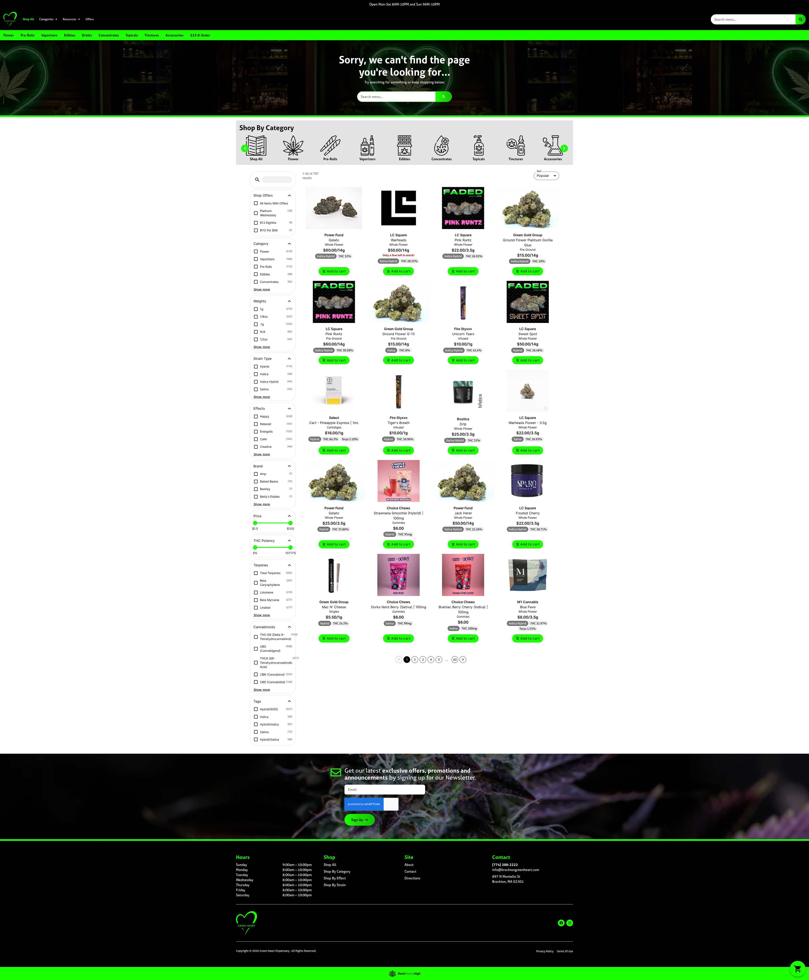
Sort (539, 171)
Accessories (553, 159)
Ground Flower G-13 (398, 334)
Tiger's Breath (398, 423)
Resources (69, 19)
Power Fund (333, 235)
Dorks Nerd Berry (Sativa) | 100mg (398, 607)
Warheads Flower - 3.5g (528, 423)
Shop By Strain (335, 885)
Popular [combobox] (543, 175)
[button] (257, 179)
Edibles (404, 159)
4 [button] (431, 659)
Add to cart (336, 271)
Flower (293, 159)
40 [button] (455, 659)
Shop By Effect (335, 878)
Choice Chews (398, 508)
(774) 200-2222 (505, 864)
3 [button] (423, 659)
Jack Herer (463, 513)
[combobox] (753, 19)
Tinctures (516, 159)
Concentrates (441, 159)
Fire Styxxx (463, 329)
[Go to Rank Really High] (404, 973)
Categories (46, 19)
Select (334, 418)
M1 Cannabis (527, 602)
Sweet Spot (527, 334)
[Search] (801, 19)
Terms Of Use (565, 951)
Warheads (398, 240)
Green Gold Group (527, 235)
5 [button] (439, 659)
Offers (90, 19)
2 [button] (415, 659)
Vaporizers (367, 159)
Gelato (334, 240)
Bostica (463, 419)
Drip (463, 424)
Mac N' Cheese (334, 607)
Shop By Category (337, 871)
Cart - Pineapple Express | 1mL (334, 423)
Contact (410, 871)
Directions (412, 878)
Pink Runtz (463, 240)
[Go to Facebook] (561, 923)
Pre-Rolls (330, 159)
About (409, 864)
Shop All (28, 19)
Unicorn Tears (463, 334)
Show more (262, 289)
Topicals (479, 159)
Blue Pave (528, 607)
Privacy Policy (544, 951)
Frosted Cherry (528, 513)
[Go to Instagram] (569, 923)
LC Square (398, 235)
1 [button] (407, 659)
